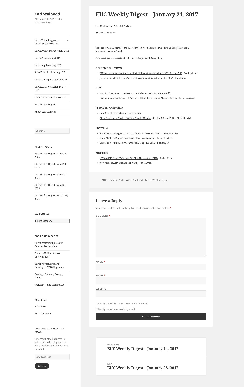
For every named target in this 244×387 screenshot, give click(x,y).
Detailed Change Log (152, 58)
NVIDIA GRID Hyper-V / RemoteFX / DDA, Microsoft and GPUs (129, 158)
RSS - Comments (43, 313)
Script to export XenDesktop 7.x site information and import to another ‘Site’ (136, 78)
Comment (103, 215)
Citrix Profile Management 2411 (52, 50)
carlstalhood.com (125, 58)
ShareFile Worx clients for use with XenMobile (122, 142)
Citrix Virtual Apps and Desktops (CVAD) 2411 (47, 42)
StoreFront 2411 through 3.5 (50, 72)
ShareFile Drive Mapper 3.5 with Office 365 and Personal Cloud (130, 133)
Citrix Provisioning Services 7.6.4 (125, 113)
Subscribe (42, 366)
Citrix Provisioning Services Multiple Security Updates (125, 118)
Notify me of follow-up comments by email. (123, 303)
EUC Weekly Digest (158, 180)
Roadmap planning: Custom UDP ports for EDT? (122, 98)
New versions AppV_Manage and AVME (118, 162)
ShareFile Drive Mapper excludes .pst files (120, 138)
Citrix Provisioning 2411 (47, 57)
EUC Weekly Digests (45, 104)
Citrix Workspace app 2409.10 (51, 79)
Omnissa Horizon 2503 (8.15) (50, 97)
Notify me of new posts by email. (117, 309)
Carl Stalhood (47, 14)
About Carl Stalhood (45, 111)
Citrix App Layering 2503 (48, 65)
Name (100, 261)
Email (100, 275)
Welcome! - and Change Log (49, 284)
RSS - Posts (40, 306)
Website (101, 288)
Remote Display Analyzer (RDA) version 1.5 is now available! (128, 93)
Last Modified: (102, 26)
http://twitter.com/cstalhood (109, 51)
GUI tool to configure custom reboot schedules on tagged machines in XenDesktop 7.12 (141, 73)
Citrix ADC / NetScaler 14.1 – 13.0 (50, 88)
